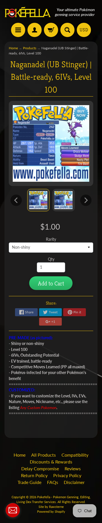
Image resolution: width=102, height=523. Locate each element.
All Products (43, 454)
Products (29, 48)
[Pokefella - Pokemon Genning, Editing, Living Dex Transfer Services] (28, 12)
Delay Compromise (40, 468)
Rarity (51, 239)
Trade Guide (29, 482)
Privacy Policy (67, 475)
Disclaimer (74, 482)
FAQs (52, 482)
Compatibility (74, 454)
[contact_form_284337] (13, 510)
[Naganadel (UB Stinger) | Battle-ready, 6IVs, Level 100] (38, 200)
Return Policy (34, 475)
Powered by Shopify (51, 511)
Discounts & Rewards (51, 461)
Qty (51, 259)
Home (13, 48)
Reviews (73, 468)
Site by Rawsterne (51, 506)
